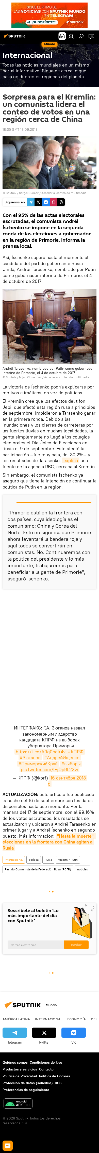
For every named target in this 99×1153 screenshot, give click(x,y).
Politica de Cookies (54, 1076)
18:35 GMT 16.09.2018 (20, 129)
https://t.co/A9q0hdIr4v (40, 752)
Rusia (48, 860)
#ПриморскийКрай (38, 764)
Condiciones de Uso (46, 1062)
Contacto (46, 1069)
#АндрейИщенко (61, 757)
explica (70, 460)
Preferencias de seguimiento (26, 1089)
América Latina (16, 1019)
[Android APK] (18, 1104)
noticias (82, 869)
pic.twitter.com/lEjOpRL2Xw (49, 769)
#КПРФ (76, 752)
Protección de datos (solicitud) (28, 1083)
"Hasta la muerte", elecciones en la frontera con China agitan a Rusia (49, 842)
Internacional (14, 860)
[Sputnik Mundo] (15, 38)
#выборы (71, 764)
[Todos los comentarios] (8, 1146)
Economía (76, 1019)
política (34, 860)
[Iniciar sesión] (71, 36)
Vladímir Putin (68, 860)
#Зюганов (30, 757)
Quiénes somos (15, 1062)
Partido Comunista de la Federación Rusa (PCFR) (38, 869)
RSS (58, 1083)
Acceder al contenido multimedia (63, 193)
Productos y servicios (20, 1069)
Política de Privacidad (20, 1076)
